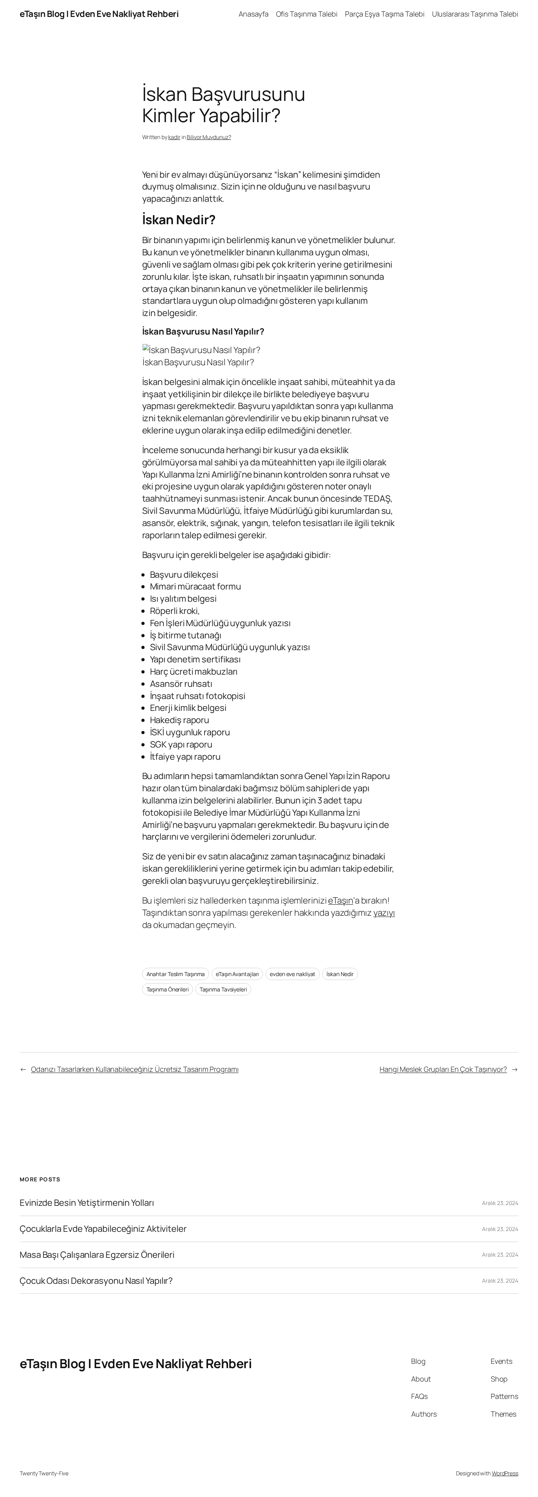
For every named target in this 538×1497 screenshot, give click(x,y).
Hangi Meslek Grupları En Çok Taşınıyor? (443, 1069)
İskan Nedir (340, 974)
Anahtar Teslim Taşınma (176, 974)
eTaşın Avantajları (237, 974)
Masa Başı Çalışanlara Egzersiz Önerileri (97, 1255)
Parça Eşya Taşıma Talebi (385, 14)
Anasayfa (253, 14)
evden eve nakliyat (292, 974)
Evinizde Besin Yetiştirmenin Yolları (87, 1203)
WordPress (505, 1473)
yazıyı (384, 913)
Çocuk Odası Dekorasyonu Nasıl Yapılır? (96, 1281)
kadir (174, 137)
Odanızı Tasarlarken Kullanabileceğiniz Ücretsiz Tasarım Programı (135, 1069)
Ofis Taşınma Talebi (307, 14)
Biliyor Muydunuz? (209, 137)
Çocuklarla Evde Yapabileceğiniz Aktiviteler (103, 1229)
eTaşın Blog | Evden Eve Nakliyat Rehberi (99, 14)
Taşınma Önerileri (168, 989)
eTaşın (340, 900)
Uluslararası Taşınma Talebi (475, 14)
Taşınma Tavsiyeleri (223, 989)
